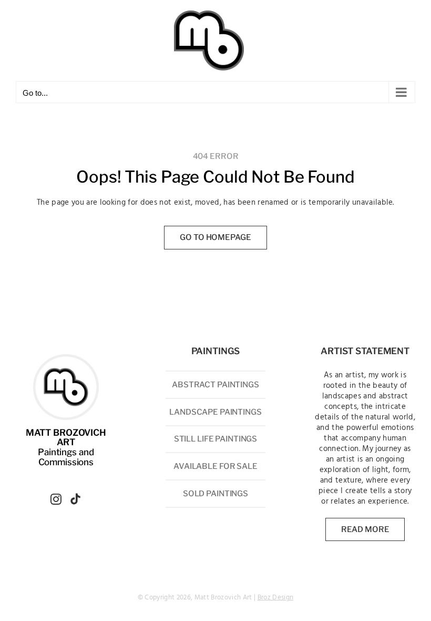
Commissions (66, 462)
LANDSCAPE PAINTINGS (215, 412)
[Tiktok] (75, 499)
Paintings (57, 452)
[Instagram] (55, 499)
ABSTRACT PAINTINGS (215, 384)
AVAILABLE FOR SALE (215, 466)
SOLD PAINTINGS (215, 493)
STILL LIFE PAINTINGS (215, 439)
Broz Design (276, 597)
